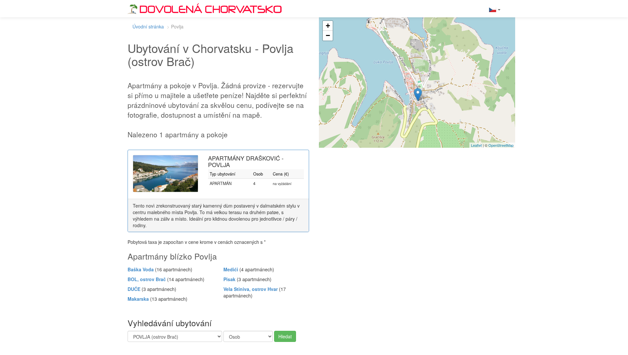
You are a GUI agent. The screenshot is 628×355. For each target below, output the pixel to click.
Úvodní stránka (148, 26)
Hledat (285, 336)
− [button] (328, 35)
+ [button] (328, 26)
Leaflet (476, 145)
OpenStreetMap (501, 145)
